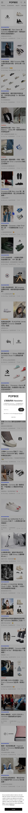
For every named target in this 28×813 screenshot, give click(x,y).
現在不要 (13, 417)
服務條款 (16, 413)
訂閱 (21, 409)
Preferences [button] (11, 804)
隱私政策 (20, 413)
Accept (13, 809)
